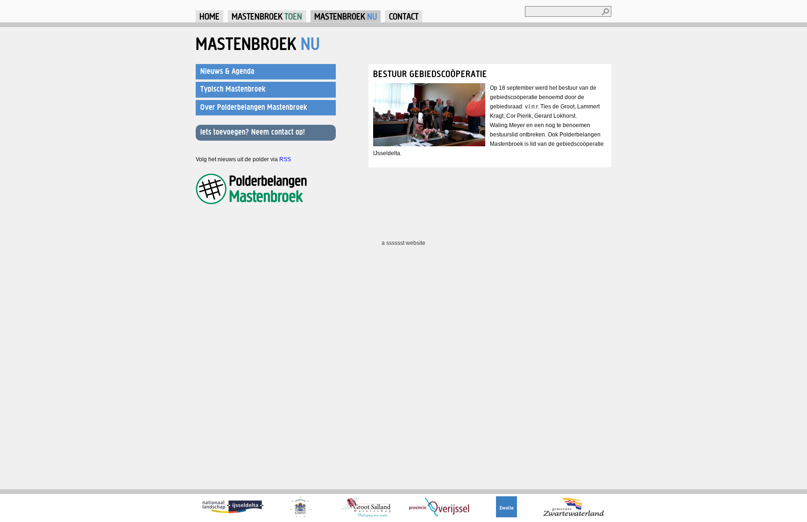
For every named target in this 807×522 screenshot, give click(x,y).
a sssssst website (403, 243)
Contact (403, 16)
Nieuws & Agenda (227, 71)
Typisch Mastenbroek (233, 89)
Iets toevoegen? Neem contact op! (252, 132)
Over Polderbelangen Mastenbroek (253, 107)
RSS (285, 159)
